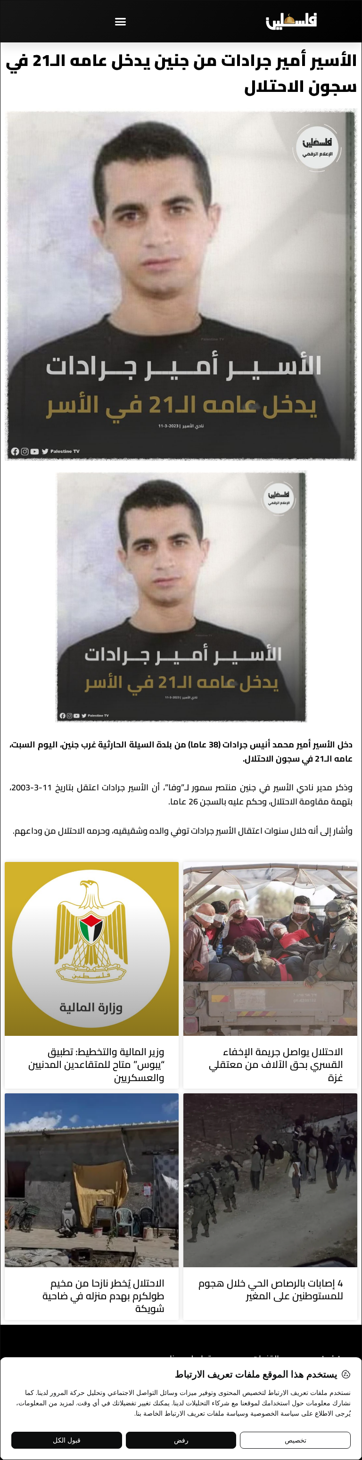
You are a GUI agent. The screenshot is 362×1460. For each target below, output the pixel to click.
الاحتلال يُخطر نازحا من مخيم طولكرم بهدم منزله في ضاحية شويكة (103, 1296)
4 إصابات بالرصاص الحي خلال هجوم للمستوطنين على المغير (270, 1289)
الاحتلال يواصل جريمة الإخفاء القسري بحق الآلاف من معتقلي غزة (276, 1064)
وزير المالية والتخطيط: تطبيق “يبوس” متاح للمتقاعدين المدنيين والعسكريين (96, 1064)
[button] (121, 21)
